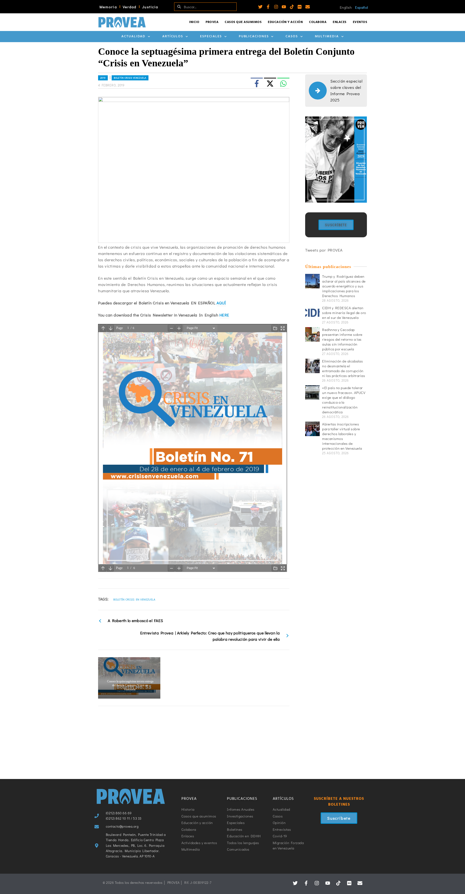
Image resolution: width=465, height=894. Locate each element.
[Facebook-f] (268, 7)
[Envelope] (307, 7)
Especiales (211, 36)
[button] (169, 752)
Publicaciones (254, 36)
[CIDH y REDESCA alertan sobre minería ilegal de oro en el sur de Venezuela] (312, 312)
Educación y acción (285, 22)
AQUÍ (221, 303)
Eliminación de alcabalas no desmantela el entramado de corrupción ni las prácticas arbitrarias (343, 368)
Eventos (360, 22)
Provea (212, 22)
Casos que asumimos (243, 22)
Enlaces (340, 22)
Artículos (172, 36)
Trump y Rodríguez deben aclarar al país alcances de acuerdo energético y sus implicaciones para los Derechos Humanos (344, 286)
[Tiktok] (292, 7)
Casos (292, 36)
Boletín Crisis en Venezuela (134, 599)
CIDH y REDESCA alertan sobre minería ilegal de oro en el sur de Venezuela (344, 312)
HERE (224, 315)
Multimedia (327, 36)
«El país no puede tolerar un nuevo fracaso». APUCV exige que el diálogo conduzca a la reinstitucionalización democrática (343, 399)
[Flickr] (299, 7)
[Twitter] (260, 7)
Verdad (130, 6)
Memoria (108, 6)
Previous (101, 678)
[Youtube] (284, 7)
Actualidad (133, 36)
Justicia (150, 6)
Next (286, 678)
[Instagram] (276, 7)
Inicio (194, 22)
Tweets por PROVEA (324, 250)
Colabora (317, 22)
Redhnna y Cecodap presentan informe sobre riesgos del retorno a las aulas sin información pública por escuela (342, 339)
